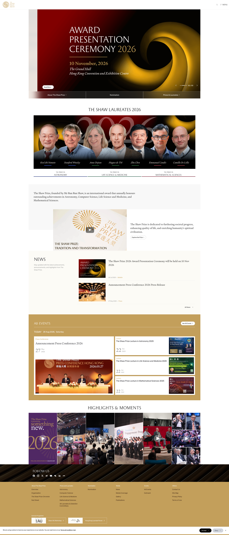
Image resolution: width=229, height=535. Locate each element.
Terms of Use (177, 500)
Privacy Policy (177, 496)
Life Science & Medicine (68, 496)
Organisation (36, 493)
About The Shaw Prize (39, 486)
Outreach (147, 493)
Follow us (41, 471)
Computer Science (66, 493)
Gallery (118, 496)
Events (146, 486)
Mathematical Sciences (68, 500)
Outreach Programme (37, 515)
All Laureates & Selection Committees (68, 505)
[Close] (225, 530)
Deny (216, 530)
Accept (204, 530)
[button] (90, 230)
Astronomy (64, 489)
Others (174, 486)
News (118, 489)
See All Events (186, 323)
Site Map (175, 493)
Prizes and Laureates (66, 486)
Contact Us (176, 489)
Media (118, 486)
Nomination (114, 95)
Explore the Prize (137, 237)
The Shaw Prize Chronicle (40, 496)
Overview (34, 489)
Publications (120, 500)
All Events (147, 489)
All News (187, 307)
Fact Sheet (35, 500)
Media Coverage (122, 493)
